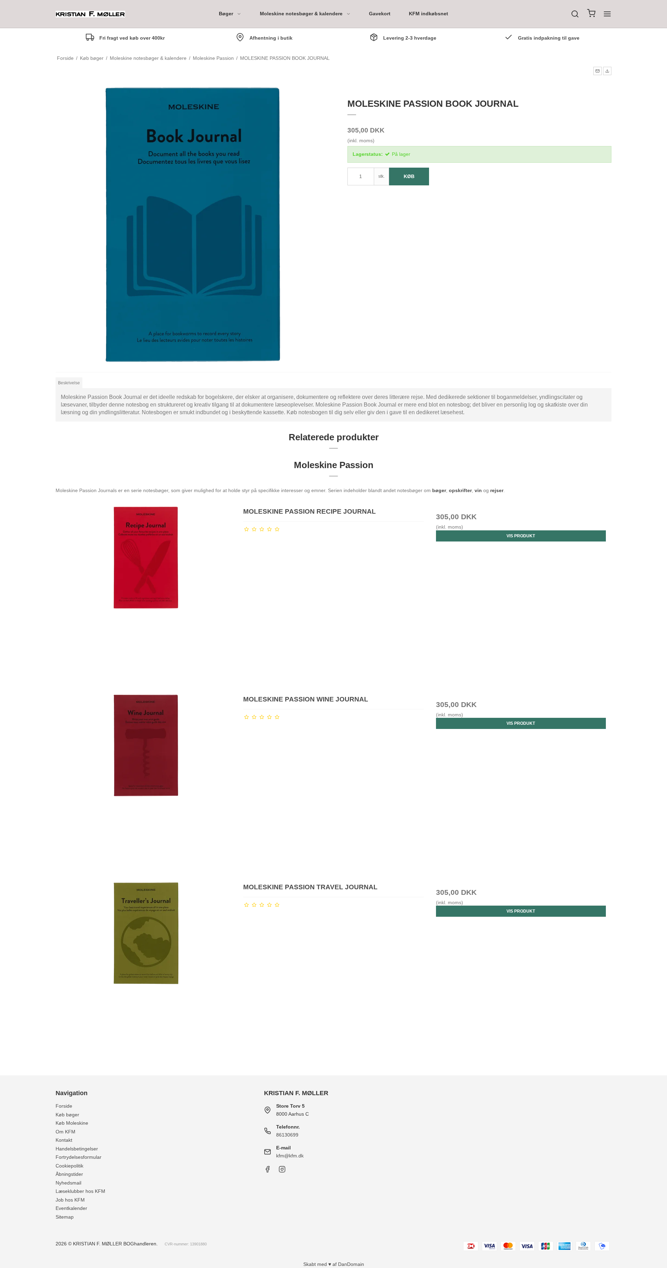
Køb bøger (67, 1114)
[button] (597, 71)
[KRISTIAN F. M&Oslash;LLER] (90, 14)
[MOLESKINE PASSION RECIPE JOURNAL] (146, 597)
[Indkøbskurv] (591, 14)
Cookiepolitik (69, 1166)
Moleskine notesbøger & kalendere (301, 13)
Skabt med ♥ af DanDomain (333, 1264)
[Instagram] (282, 1171)
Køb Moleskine (72, 1123)
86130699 (287, 1135)
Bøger (226, 13)
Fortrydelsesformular (78, 1157)
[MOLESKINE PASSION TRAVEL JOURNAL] (146, 972)
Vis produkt (521, 535)
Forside (64, 1106)
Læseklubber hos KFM (80, 1191)
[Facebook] (267, 1171)
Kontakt (64, 1140)
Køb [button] (409, 176)
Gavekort (379, 13)
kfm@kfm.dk (290, 1155)
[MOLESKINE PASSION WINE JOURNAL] (146, 785)
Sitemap (65, 1217)
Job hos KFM (70, 1200)
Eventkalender (71, 1208)
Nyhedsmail (68, 1183)
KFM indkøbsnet (428, 13)
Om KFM (65, 1131)
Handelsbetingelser (77, 1148)
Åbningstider (69, 1174)
